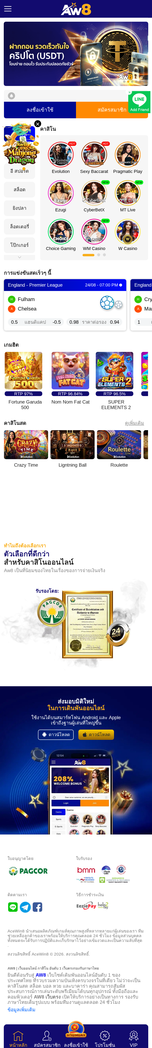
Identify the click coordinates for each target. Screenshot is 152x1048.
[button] (76, 54)
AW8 (41, 975)
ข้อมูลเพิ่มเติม (21, 1009)
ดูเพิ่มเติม (134, 423)
